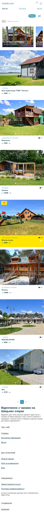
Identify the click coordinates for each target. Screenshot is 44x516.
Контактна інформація (11, 438)
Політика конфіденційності (12, 489)
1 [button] (22, 402)
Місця (39, 9)
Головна (4, 433)
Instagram (5, 509)
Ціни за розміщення (9, 463)
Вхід (3, 468)
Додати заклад (7, 459)
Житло (5, 9)
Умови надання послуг (11, 484)
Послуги (22, 9)
